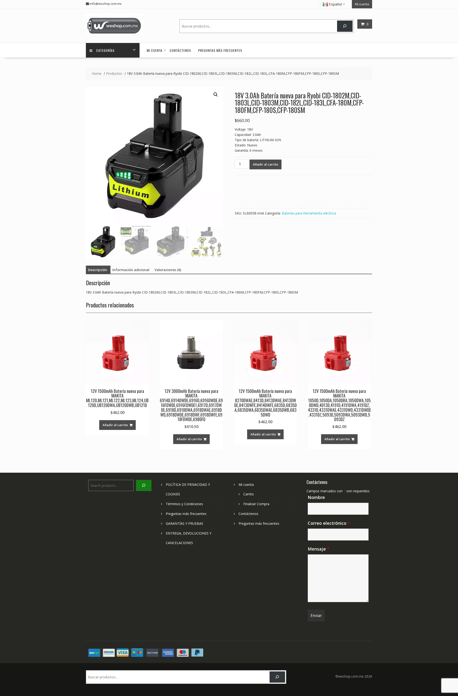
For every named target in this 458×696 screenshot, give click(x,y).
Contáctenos (180, 50)
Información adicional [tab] (130, 270)
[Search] (345, 26)
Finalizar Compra (256, 504)
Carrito (248, 494)
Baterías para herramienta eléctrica (309, 213)
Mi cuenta (362, 4)
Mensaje (318, 549)
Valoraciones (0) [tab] (168, 270)
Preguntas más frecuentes (220, 50)
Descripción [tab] (97, 270)
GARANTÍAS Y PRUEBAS (184, 523)
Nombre (316, 497)
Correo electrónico (329, 523)
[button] (215, 94)
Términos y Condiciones (184, 504)
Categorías (105, 50)
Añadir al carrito (265, 164)
